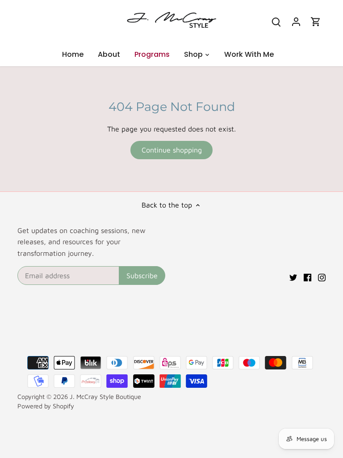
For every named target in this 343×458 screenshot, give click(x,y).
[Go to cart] (315, 21)
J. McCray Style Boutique (105, 396)
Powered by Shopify (45, 406)
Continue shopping (172, 150)
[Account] (296, 21)
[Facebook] (307, 276)
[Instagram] (322, 276)
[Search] (276, 21)
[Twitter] (293, 276)
